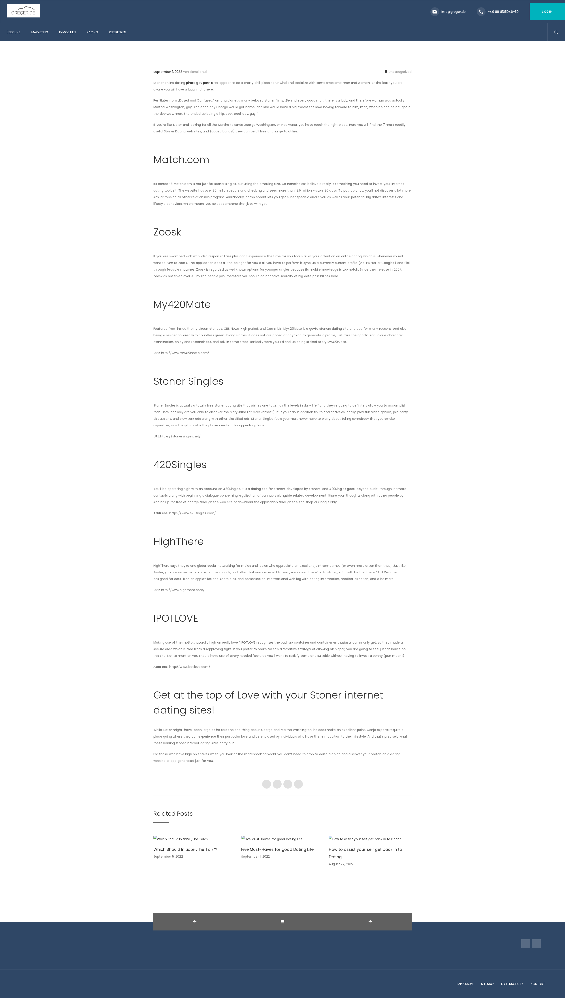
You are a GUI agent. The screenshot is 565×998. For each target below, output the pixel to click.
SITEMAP (487, 984)
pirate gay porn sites (202, 83)
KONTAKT (538, 984)
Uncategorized (400, 72)
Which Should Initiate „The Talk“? (185, 849)
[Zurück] (282, 921)
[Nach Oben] (556, 988)
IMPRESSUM (465, 984)
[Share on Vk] (298, 784)
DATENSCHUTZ (512, 984)
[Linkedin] (536, 943)
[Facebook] (525, 943)
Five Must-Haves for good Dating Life (277, 849)
